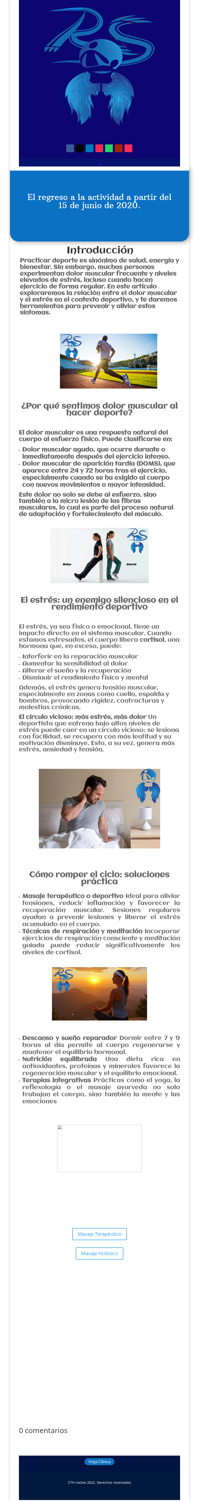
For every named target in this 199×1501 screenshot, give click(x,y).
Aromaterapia (84, 1350)
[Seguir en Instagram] (99, 148)
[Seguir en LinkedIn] (89, 148)
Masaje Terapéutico (100, 1234)
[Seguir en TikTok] (128, 148)
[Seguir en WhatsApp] (109, 148)
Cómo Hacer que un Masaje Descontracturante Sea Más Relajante (91, 1385)
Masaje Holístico (99, 1253)
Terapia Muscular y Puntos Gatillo (139, 1308)
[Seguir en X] (80, 148)
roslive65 (37, 1308)
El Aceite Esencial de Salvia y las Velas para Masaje (75, 1343)
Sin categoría (99, 1308)
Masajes (80, 1308)
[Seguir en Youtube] (119, 148)
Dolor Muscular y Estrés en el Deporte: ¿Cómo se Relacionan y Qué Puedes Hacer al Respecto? (92, 1299)
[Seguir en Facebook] (70, 148)
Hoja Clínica (99, 1461)
